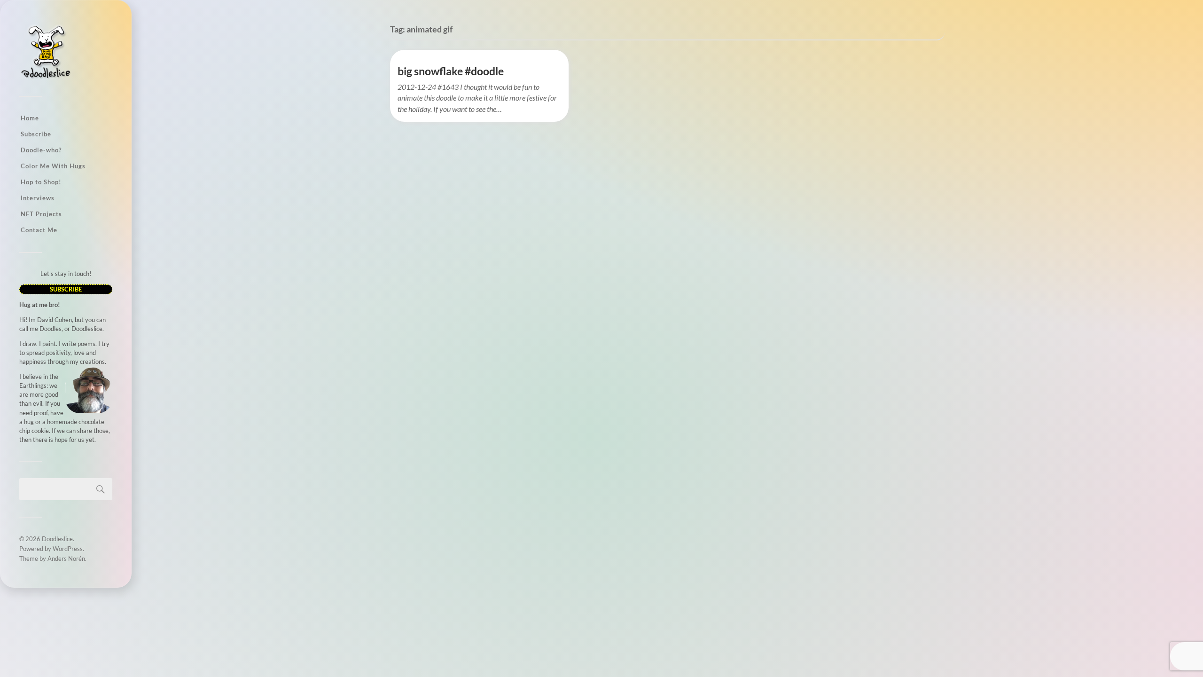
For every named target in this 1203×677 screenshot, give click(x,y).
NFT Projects (41, 214)
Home (30, 118)
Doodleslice (57, 539)
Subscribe (36, 134)
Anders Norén (66, 558)
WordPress (68, 548)
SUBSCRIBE (66, 289)
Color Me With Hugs (53, 166)
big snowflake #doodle (451, 71)
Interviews (38, 198)
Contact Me (39, 230)
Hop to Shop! (41, 182)
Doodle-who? (41, 150)
